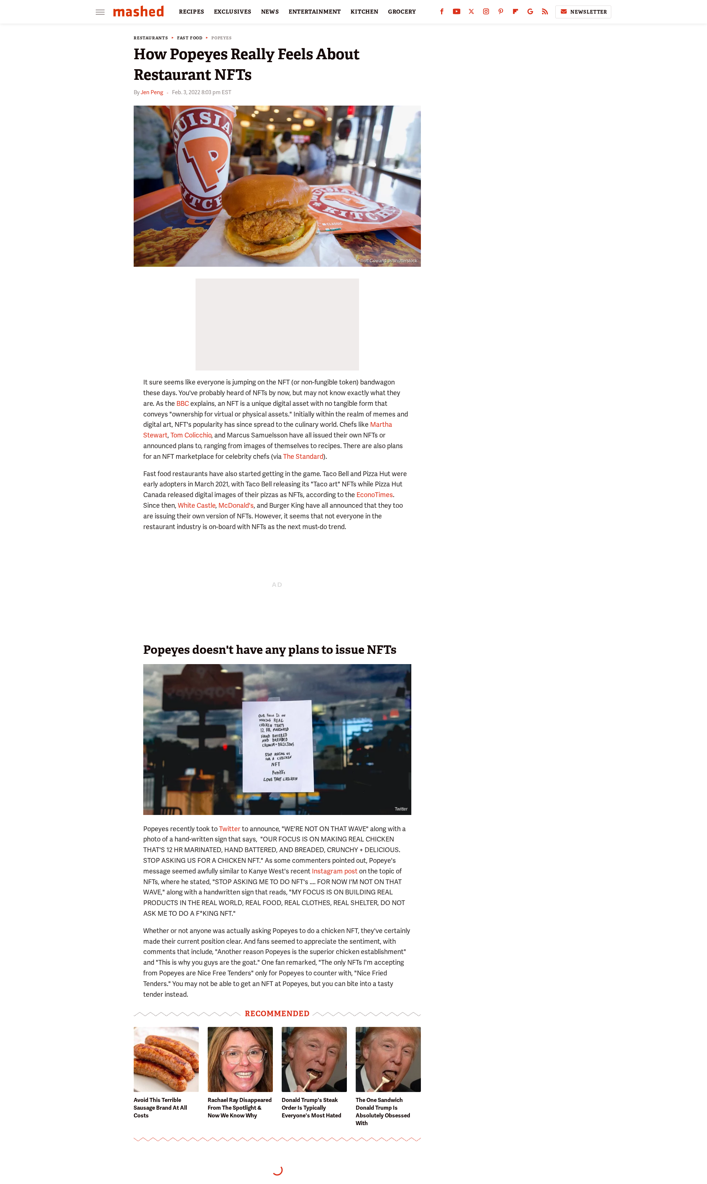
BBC (182, 403)
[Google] (530, 13)
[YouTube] (456, 13)
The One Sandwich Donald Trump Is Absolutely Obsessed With (383, 1111)
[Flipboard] (515, 13)
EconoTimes (374, 494)
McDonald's (236, 505)
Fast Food (190, 38)
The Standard (303, 456)
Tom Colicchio (190, 435)
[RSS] (545, 13)
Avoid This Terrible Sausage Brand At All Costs (160, 1107)
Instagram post (335, 871)
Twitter (229, 829)
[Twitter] (471, 13)
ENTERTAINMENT (315, 11)
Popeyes (221, 38)
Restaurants (151, 38)
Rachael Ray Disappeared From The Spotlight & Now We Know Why (240, 1107)
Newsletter (588, 12)
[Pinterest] (500, 13)
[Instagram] (486, 13)
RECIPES (191, 11)
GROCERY (402, 11)
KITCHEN (365, 11)
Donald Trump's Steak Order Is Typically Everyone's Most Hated (311, 1107)
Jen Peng (152, 92)
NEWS (270, 11)
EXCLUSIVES (233, 11)
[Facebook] (441, 13)
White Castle (196, 505)
